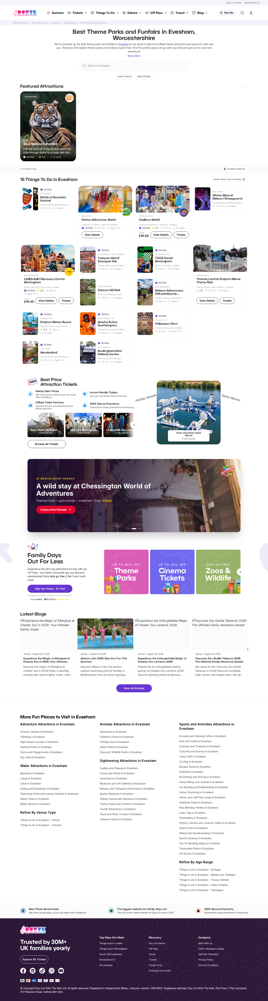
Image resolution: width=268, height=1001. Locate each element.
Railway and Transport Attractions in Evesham (127, 788)
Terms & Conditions (208, 965)
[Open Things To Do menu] (118, 12)
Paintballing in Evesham (193, 817)
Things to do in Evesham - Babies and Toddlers (207, 874)
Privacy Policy (205, 959)
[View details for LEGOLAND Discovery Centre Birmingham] (48, 276)
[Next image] (128, 199)
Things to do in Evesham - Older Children (203, 884)
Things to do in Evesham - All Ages (200, 869)
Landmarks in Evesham (113, 778)
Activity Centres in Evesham (37, 731)
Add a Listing (234, 3)
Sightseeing (70, 23)
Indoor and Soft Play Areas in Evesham (202, 797)
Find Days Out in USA (160, 970)
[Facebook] (23, 971)
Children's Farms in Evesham (117, 736)
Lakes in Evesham (31, 778)
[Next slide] (246, 86)
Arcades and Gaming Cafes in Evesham (202, 736)
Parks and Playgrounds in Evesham (41, 752)
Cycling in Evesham (190, 761)
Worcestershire (39, 23)
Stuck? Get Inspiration (110, 954)
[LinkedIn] (33, 971)
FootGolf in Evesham (191, 771)
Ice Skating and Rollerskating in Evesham (203, 787)
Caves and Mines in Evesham (117, 773)
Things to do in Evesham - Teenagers (201, 890)
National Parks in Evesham (36, 747)
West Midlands (20, 23)
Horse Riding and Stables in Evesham (201, 782)
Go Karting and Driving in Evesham (199, 776)
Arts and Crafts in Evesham (195, 741)
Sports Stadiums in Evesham (117, 793)
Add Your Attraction (208, 954)
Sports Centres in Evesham (195, 838)
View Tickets (125, 76)
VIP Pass (156, 13)
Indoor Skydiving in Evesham (196, 792)
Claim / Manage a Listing (211, 948)
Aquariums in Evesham (113, 731)
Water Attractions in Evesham (43, 766)
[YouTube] (61, 971)
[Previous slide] (241, 86)
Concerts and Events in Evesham (198, 751)
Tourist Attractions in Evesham (118, 809)
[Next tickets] (134, 425)
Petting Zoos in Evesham (114, 741)
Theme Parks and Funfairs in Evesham (122, 803)
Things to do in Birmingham (113, 948)
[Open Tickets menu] (86, 12)
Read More (134, 55)
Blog (200, 13)
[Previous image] (83, 199)
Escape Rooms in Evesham (195, 766)
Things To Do (105, 13)
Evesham (56, 23)
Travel (180, 13)
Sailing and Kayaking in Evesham (39, 788)
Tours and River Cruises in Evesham (121, 814)
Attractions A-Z (107, 959)
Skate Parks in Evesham (193, 828)
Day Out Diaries (157, 943)
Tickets (77, 13)
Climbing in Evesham (32, 736)
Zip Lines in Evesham (32, 757)
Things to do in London (111, 943)
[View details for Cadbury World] (163, 213)
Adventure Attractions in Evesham (47, 724)
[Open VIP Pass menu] (165, 12)
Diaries (132, 13)
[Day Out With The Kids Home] (25, 13)
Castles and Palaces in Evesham (119, 768)
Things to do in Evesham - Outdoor (41, 825)
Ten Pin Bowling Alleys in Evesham (199, 843)
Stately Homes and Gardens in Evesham (123, 798)
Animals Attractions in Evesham (125, 724)
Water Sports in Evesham (35, 803)
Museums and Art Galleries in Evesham (123, 783)
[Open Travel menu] (187, 12)
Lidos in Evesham (30, 783)
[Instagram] (52, 971)
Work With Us (251, 3)
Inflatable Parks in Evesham (195, 802)
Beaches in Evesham (32, 773)
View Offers (143, 76)
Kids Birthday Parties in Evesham (198, 807)
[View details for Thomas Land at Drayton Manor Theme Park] (220, 276)
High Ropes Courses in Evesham (39, 741)
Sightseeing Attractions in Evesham (128, 761)
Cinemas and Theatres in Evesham (199, 746)
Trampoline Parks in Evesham (196, 848)
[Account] (251, 13)
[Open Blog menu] (206, 12)
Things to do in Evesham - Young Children (204, 879)
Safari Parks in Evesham (114, 747)
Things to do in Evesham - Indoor (40, 819)
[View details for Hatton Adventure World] (105, 213)
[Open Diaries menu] (140, 12)
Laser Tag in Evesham (192, 812)
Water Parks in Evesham (34, 798)
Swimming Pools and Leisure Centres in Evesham (49, 793)
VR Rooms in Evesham (192, 853)
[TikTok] (42, 971)
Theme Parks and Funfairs (93, 23)
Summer (58, 13)
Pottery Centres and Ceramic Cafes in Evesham (207, 822)
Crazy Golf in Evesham (192, 756)
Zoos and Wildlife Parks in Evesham (121, 752)
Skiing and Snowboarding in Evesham (201, 833)
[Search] (242, 13)
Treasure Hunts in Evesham (116, 819)
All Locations (105, 965)
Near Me (228, 12)
